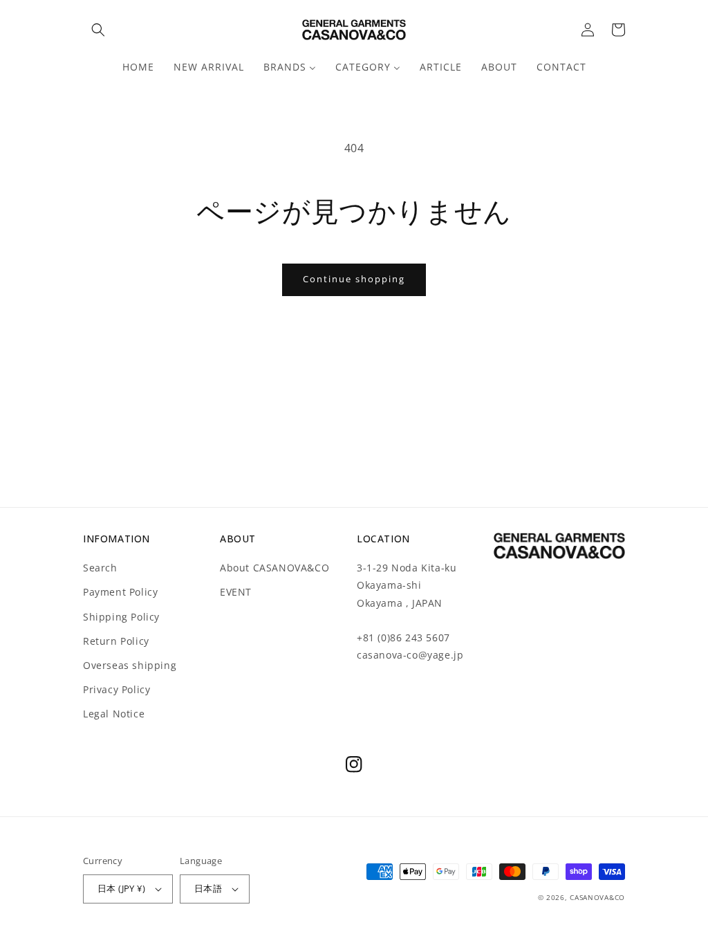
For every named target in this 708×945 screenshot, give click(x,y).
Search (100, 567)
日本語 (208, 888)
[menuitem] (138, 67)
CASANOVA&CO (597, 897)
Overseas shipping (129, 665)
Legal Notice (114, 713)
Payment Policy (120, 591)
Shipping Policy (121, 616)
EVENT (236, 591)
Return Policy (116, 641)
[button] (98, 30)
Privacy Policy (116, 689)
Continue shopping (354, 279)
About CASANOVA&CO (274, 567)
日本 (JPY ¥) (121, 888)
